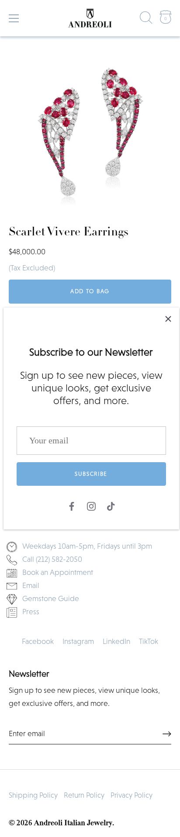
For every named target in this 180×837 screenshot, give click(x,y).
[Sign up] (167, 734)
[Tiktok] (111, 505)
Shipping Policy (33, 795)
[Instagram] (91, 505)
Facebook (38, 641)
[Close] (168, 318)
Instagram (78, 641)
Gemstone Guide (50, 598)
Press (30, 611)
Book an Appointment (57, 572)
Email (30, 585)
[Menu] (14, 18)
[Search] (146, 19)
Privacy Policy (131, 795)
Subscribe (91, 473)
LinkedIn (116, 641)
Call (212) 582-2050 (52, 559)
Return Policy (84, 795)
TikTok (148, 641)
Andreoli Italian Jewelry (73, 823)
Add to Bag (90, 291)
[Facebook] (71, 505)
